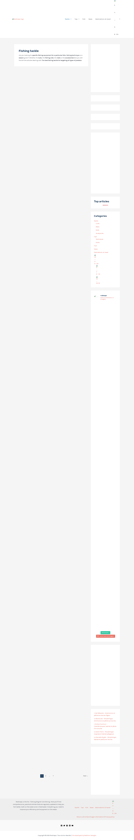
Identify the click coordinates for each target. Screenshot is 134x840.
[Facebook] (61, 825)
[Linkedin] (70, 825)
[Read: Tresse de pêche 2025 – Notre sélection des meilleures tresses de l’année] (70, 688)
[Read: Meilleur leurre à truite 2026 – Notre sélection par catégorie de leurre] (70, 199)
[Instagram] (67, 825)
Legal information (97, 817)
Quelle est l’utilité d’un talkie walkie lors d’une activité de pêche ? (31, 110)
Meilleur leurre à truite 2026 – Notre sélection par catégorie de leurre (69, 273)
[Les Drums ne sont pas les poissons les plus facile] (97, 452)
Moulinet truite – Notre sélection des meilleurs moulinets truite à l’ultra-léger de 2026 (31, 273)
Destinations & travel (101, 252)
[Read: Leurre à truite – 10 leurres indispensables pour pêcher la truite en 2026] (32, 362)
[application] (70, 19)
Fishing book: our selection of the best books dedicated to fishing (31, 761)
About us (80, 817)
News (96, 249)
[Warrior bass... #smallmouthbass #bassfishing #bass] (97, 388)
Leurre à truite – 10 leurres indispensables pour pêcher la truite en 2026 (29, 436)
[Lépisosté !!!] (97, 305)
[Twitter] (64, 825)
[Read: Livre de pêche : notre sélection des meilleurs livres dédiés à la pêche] (32, 688)
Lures (97, 223)
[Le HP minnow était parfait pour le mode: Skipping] (105, 321)
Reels (97, 227)
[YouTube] (72, 825)
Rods (97, 230)
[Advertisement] (105, 163)
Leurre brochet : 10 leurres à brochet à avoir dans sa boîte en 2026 (69, 436)
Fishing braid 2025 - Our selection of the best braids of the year (70, 761)
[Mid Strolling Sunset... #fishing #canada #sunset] (113, 559)
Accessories (100, 233)
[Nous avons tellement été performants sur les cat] (105, 586)
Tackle (96, 221)
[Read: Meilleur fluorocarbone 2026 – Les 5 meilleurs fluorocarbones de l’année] (70, 525)
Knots (98, 242)
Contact (87, 817)
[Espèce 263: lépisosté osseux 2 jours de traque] (97, 590)
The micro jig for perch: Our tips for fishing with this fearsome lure (31, 598)
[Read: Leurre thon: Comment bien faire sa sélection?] (61, 103)
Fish (95, 246)
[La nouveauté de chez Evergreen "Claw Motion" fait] (105, 487)
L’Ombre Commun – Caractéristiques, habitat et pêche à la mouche (105, 726)
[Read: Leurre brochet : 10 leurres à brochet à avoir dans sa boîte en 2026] (70, 362)
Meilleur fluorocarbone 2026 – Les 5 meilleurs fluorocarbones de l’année (70, 599)
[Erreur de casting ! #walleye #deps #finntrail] (105, 383)
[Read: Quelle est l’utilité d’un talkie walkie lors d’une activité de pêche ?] (28, 103)
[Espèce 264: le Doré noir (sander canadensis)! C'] (113, 460)
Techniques (99, 239)
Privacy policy (109, 817)
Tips (95, 236)
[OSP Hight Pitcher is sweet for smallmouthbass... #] (113, 399)
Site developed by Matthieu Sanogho (84, 835)
